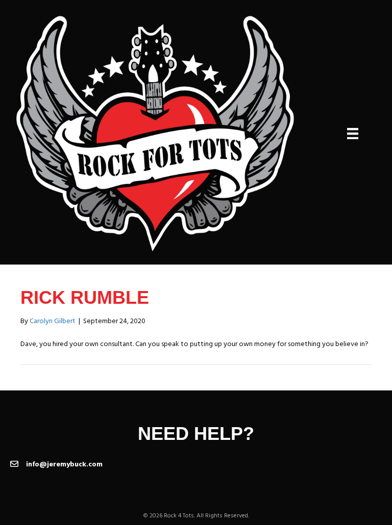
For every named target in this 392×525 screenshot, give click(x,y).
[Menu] (352, 133)
